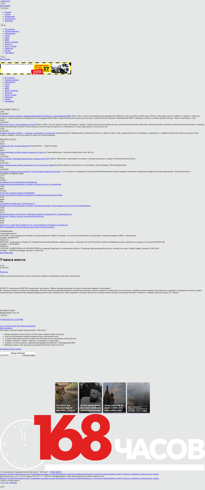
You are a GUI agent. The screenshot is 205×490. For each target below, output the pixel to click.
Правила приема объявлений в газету (15, 474)
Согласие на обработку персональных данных (140, 474)
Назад (3, 25)
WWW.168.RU (55, 472)
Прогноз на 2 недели (29, 355)
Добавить (4, 315)
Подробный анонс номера (10, 349)
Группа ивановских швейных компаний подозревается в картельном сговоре (31, 195)
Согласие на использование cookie (107, 474)
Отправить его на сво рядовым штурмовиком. (18, 182)
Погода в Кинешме (18, 353)
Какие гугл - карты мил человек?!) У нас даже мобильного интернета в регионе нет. (34, 225)
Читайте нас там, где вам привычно (14, 146)
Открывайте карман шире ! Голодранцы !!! (17, 204)
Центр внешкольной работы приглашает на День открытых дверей (27, 165)
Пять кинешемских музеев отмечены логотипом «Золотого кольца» (27, 227)
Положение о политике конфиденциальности (74, 474)
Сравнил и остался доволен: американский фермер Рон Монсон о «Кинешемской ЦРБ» (35, 116)
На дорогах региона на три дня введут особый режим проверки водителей (30, 171)
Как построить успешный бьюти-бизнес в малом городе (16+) (25, 159)
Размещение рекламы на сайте (43, 474)
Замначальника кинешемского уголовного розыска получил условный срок (30, 184)
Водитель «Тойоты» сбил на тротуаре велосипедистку (22, 216)
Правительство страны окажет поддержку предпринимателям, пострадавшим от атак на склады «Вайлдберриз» (45, 206)
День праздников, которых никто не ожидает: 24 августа (23, 152)
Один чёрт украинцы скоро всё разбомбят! (17, 193)
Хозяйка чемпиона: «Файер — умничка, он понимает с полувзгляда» (28, 133)
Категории (4, 8)
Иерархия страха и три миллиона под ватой (17, 124)
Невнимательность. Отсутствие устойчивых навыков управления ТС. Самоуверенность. (36, 214)
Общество (4, 272)
